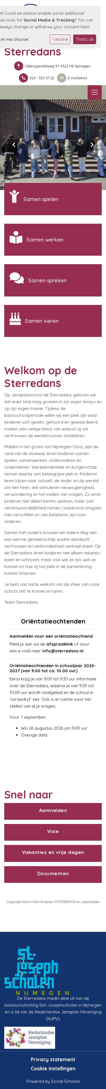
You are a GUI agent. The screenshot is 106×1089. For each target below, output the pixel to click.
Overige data (34, 735)
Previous (14, 144)
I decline (60, 39)
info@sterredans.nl (62, 651)
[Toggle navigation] (95, 92)
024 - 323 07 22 (41, 78)
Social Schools (65, 1081)
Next (92, 144)
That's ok (85, 39)
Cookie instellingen (53, 1068)
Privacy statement (53, 1059)
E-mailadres (77, 78)
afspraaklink (59, 644)
